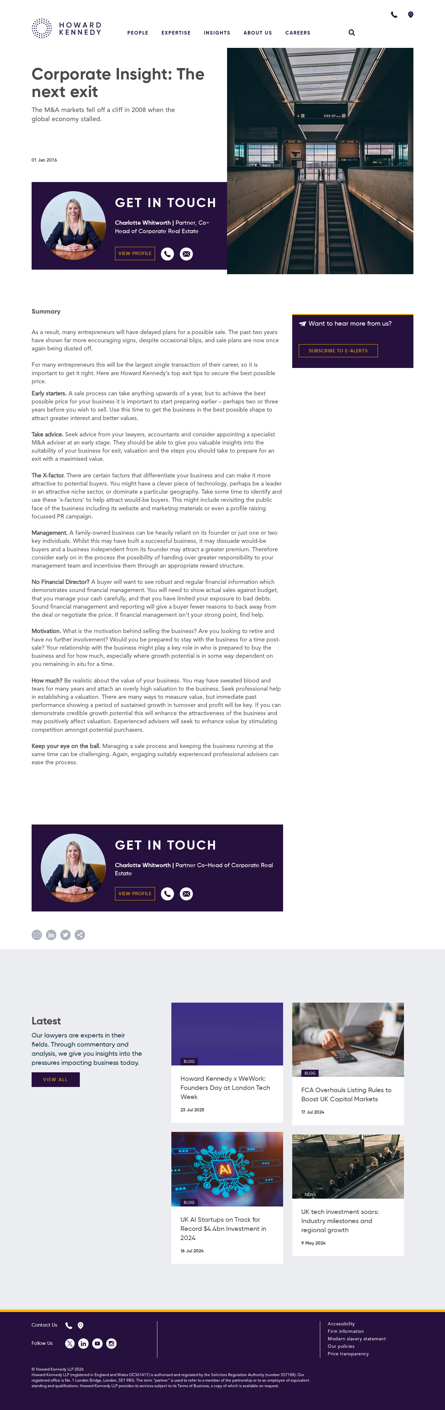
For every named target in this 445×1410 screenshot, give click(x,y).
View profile (135, 253)
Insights (217, 33)
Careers (298, 33)
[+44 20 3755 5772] (167, 254)
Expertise (176, 33)
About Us (258, 33)
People (138, 33)
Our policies (341, 1346)
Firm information (346, 1331)
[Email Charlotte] (186, 254)
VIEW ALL (55, 1080)
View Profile (135, 894)
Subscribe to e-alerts (338, 351)
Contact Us (44, 1325)
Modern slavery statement (357, 1339)
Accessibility (341, 1324)
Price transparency (348, 1354)
